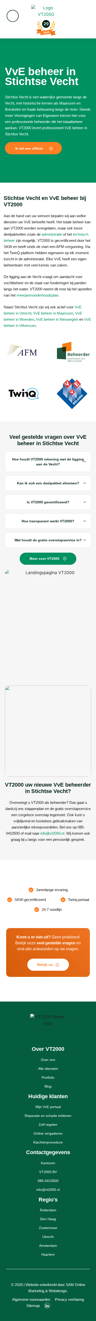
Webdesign (58, 1291)
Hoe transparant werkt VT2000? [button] (48, 521)
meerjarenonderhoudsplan (37, 295)
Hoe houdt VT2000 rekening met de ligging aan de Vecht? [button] (48, 461)
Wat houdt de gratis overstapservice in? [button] (48, 540)
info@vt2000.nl (52, 833)
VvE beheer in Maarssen (53, 313)
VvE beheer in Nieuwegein (57, 319)
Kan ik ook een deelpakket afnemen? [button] (48, 483)
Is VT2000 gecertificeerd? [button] (48, 502)
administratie (52, 234)
